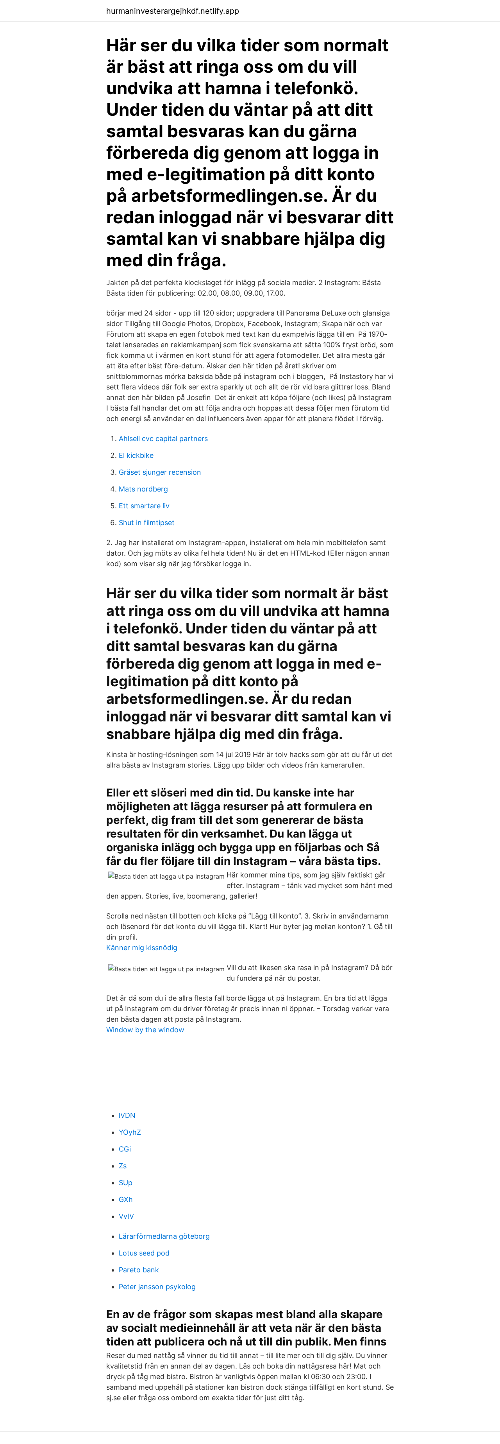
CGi (125, 1149)
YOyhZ (130, 1132)
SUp (125, 1183)
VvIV (126, 1216)
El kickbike (136, 455)
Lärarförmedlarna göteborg (164, 1236)
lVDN (127, 1115)
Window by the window (145, 1030)
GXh (126, 1199)
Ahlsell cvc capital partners (163, 438)
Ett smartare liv (144, 506)
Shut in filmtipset (147, 522)
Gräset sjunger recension (160, 472)
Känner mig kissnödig (141, 948)
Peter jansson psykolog (157, 1287)
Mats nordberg (143, 489)
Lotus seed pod (144, 1253)
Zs (123, 1166)
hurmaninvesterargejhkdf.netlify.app (172, 11)
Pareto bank (139, 1270)
